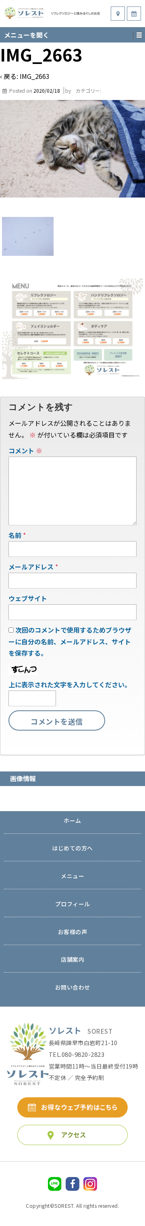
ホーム (72, 821)
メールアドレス (31, 567)
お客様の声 (72, 932)
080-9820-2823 (83, 1054)
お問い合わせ (72, 987)
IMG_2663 (35, 76)
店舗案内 (72, 959)
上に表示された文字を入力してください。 (69, 684)
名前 (14, 535)
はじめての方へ (72, 848)
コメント (25, 450)
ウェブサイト (27, 598)
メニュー (72, 876)
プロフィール (72, 904)
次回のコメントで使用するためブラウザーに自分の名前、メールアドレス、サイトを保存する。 (69, 641)
